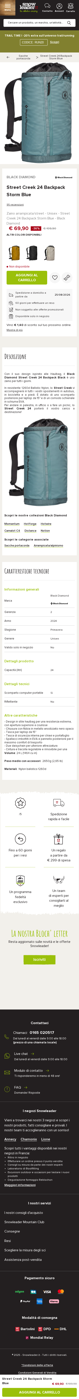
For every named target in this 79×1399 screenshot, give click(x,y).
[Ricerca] (72, 19)
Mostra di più (15, 330)
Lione (45, 1139)
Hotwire (46, 524)
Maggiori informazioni (20, 1185)
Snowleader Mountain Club (24, 1222)
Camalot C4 (12, 530)
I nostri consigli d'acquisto (23, 1213)
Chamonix (29, 1139)
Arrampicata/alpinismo (48, 545)
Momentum (12, 524)
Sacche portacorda (23, 57)
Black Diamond (21, 177)
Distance (30, 530)
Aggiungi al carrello (27, 277)
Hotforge (30, 524)
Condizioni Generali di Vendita (37, 1373)
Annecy (10, 1139)
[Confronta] (66, 277)
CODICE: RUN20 (33, 42)
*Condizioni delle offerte (37, 1365)
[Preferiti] (54, 277)
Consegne (12, 1231)
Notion (45, 530)
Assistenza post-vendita (23, 1259)
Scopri (54, 42)
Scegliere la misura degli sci (25, 1250)
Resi (7, 1241)
